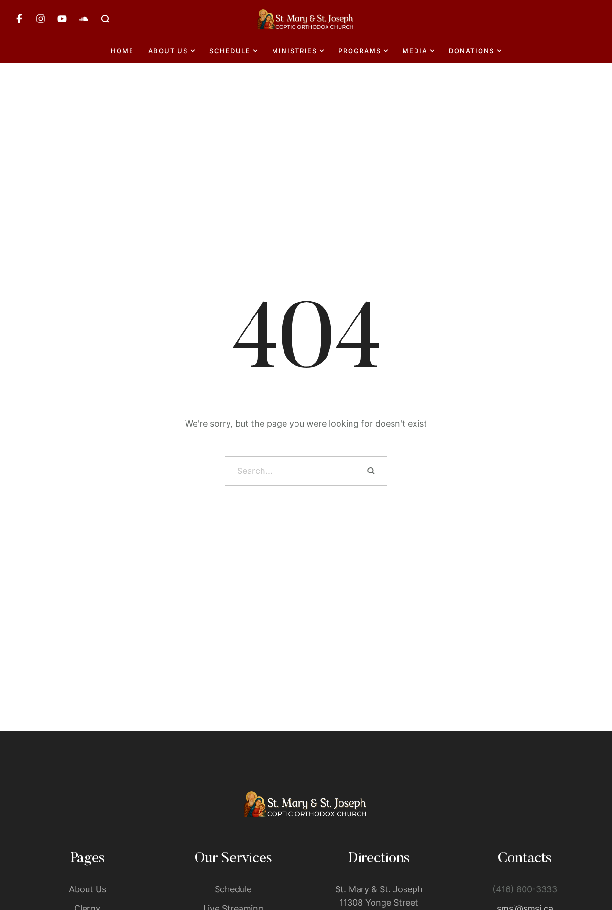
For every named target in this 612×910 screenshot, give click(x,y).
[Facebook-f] (19, 18)
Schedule (233, 889)
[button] (586, 869)
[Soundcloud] (83, 18)
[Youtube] (62, 18)
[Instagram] (40, 18)
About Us (87, 889)
